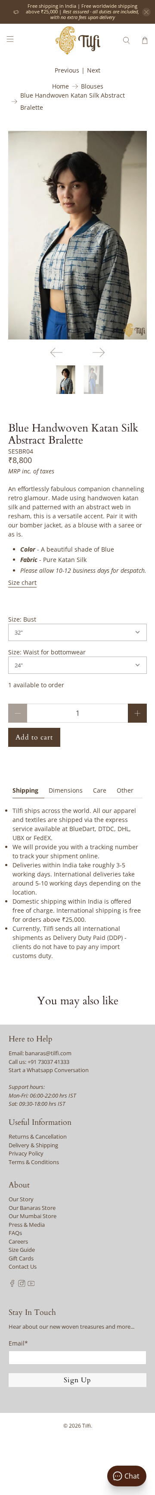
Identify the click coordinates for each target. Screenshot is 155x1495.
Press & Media (27, 1224)
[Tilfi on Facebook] (12, 1285)
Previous (67, 70)
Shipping (25, 790)
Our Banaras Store (32, 1208)
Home (60, 86)
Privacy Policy (26, 1153)
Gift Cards (21, 1258)
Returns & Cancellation (38, 1136)
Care (99, 790)
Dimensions (66, 790)
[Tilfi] (77, 40)
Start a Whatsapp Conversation (49, 1070)
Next (93, 70)
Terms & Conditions (34, 1162)
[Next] (98, 352)
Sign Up (77, 1380)
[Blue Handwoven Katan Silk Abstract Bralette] (77, 235)
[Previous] (56, 352)
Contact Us (23, 1266)
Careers (18, 1241)
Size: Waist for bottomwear (47, 652)
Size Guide (22, 1250)
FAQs (15, 1233)
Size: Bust (22, 619)
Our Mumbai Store (32, 1216)
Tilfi (86, 1425)
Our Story (21, 1199)
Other (125, 790)
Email (18, 1343)
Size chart (22, 582)
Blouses (92, 86)
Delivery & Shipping (33, 1145)
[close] (146, 12)
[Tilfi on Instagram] (21, 1285)
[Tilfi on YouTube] (31, 1285)
